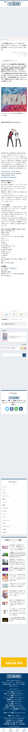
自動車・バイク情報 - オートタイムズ (14, 707)
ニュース (4, 486)
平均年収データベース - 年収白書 (15, 720)
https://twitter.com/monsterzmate (8, 177)
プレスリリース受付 (20, 684)
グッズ (4, 514)
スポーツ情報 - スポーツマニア (14, 701)
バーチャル (19, 319)
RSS (21, 411)
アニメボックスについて (15, 680)
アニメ (10, 319)
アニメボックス (15, 726)
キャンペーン (5, 520)
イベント (4, 517)
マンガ (14, 319)
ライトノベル (5, 496)
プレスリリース (6, 526)
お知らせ (4, 532)
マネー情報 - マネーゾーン (14, 703)
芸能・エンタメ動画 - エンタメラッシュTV (14, 712)
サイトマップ (14, 686)
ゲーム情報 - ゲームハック (14, 695)
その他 (4, 529)
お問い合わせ (8, 684)
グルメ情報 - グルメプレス (14, 691)
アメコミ (4, 502)
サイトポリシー (22, 682)
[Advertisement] (14, 22)
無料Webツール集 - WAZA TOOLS (14, 722)
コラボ (4, 523)
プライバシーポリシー (9, 682)
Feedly (16, 411)
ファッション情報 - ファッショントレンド (14, 697)
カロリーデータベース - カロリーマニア (14, 718)
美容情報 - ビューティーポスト (14, 699)
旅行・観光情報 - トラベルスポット (14, 705)
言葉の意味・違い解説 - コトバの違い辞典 (14, 724)
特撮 (3, 499)
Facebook (11, 411)
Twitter (7, 411)
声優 (3, 505)
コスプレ (4, 511)
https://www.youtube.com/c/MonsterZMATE (11, 173)
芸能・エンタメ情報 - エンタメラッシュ (14, 693)
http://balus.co (13, 268)
